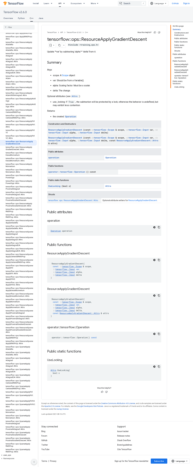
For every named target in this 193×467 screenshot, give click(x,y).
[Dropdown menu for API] (64, 3)
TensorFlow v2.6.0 (15, 12)
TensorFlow (52, 32)
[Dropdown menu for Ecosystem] (85, 3)
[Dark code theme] (154, 227)
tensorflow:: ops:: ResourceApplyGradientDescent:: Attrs (73, 200)
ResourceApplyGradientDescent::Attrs (137, 140)
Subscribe (159, 461)
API (59, 3)
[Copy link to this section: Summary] (65, 62)
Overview (8, 18)
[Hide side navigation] (34, 462)
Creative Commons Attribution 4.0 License (118, 403)
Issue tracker (123, 431)
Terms (44, 461)
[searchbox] (19, 27)
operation (53, 157)
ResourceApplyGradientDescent (65, 129)
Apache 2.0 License (52, 406)
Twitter (44, 445)
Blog (43, 431)
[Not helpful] (159, 32)
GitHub (175, 3)
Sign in (186, 3)
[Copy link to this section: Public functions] (75, 245)
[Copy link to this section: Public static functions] (85, 351)
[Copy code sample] (159, 227)
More (93, 3)
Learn (46, 3)
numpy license (63, 409)
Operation (70, 116)
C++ (31, 18)
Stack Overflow (124, 440)
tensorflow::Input (139, 129)
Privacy (53, 461)
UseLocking (55, 186)
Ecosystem (76, 3)
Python (21, 18)
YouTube (45, 449)
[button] (18, 455)
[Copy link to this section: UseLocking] (66, 360)
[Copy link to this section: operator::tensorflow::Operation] (93, 327)
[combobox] (132, 3)
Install (36, 3)
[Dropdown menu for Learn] (52, 3)
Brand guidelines (124, 445)
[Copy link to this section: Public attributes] (76, 212)
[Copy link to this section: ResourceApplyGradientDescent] (93, 253)
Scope (65, 75)
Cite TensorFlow (124, 449)
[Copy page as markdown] (59, 45)
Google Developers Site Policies (90, 406)
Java (41, 18)
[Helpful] (155, 32)
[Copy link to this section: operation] (63, 221)
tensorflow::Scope (104, 129)
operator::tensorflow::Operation (67, 171)
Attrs (75, 96)
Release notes (123, 436)
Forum (44, 436)
